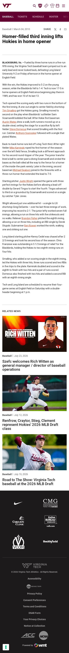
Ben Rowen (30, 225)
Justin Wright (26, 181)
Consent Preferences (34, 600)
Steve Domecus (18, 129)
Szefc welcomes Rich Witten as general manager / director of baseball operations (33, 365)
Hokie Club (40, 6)
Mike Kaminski (17, 147)
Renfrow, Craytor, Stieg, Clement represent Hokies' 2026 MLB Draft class (30, 425)
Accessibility (34, 578)
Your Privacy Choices (34, 619)
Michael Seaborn (22, 170)
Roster (53, 16)
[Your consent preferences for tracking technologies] (6, 647)
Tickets (46, 6)
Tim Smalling (9, 110)
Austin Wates (9, 122)
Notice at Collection (34, 625)
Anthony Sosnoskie (26, 133)
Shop (52, 6)
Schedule (38, 16)
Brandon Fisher (30, 218)
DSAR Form (35, 613)
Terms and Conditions (34, 606)
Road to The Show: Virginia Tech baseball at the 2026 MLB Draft (28, 482)
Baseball (6, 29)
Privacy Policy (34, 593)
